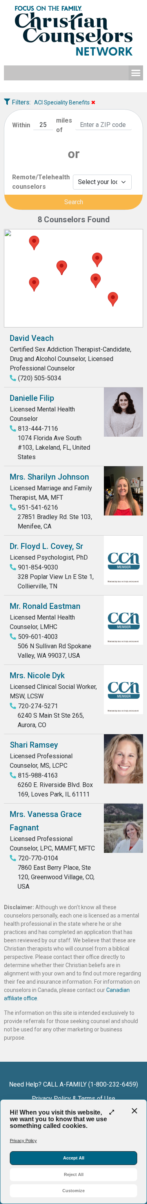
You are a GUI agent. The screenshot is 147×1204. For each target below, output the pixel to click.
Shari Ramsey (34, 745)
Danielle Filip (32, 398)
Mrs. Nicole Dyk (37, 675)
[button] (136, 72)
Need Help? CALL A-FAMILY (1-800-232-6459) (73, 1084)
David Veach (32, 338)
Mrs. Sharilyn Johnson (49, 477)
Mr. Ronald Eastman (45, 606)
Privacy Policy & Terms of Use (73, 1098)
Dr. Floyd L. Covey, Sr (46, 546)
